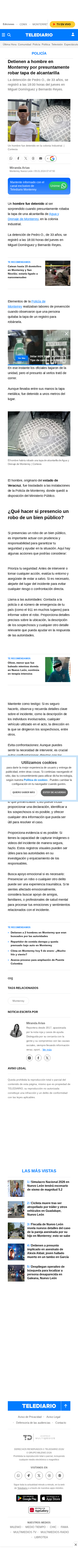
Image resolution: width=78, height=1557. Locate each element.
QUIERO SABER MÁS (24, 792)
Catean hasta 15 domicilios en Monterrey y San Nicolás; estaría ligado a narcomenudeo (24, 272)
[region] (39, 9)
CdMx (23, 24)
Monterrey (40, 24)
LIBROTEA (41, 1537)
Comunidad (24, 44)
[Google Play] (27, 1499)
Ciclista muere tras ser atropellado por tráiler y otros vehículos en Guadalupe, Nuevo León (47, 1209)
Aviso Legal (53, 1416)
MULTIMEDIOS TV (24, 1532)
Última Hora (10, 44)
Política (46, 44)
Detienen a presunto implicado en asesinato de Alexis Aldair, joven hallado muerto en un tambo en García (48, 1251)
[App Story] (51, 1499)
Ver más (47, 1049)
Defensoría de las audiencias (33, 1422)
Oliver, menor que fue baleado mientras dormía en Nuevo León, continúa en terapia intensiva (23, 668)
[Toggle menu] (3, 35)
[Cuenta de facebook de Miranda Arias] (38, 1058)
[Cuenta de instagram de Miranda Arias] (29, 1058)
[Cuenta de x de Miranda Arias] (47, 1058)
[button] (11, 158)
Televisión (57, 44)
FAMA (64, 1527)
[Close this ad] (75, 1544)
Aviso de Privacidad (30, 1416)
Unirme (55, 185)
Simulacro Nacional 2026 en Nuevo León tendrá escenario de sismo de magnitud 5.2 (48, 1185)
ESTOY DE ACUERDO (54, 792)
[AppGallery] (39, 1510)
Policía (36, 44)
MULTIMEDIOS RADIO (55, 1532)
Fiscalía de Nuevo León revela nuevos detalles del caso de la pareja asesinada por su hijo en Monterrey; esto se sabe (48, 1230)
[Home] (39, 34)
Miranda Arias (20, 168)
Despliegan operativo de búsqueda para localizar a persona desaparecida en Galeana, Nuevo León (46, 1272)
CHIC (53, 1527)
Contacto (60, 1422)
